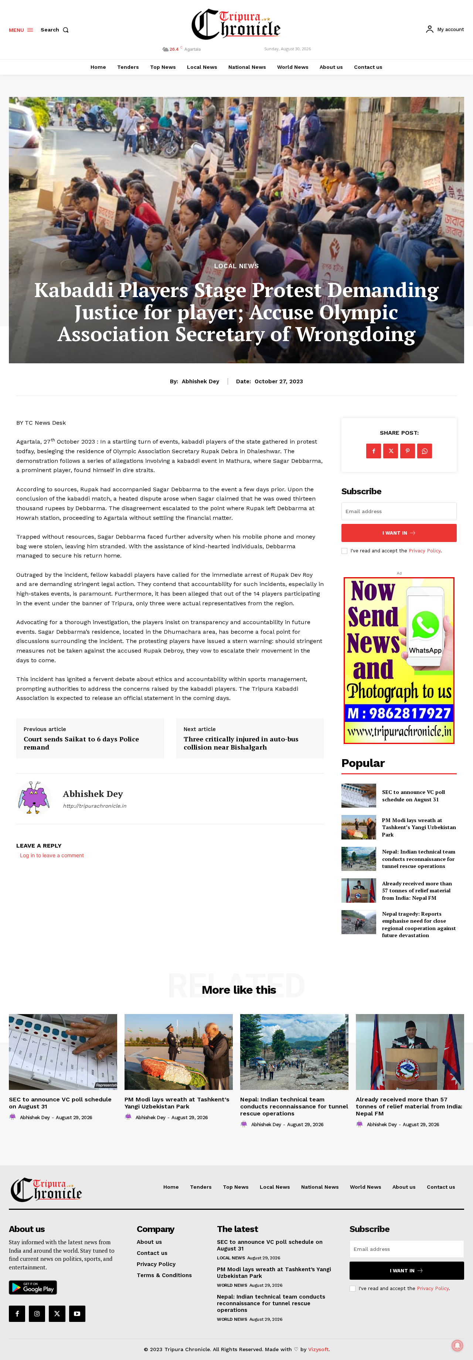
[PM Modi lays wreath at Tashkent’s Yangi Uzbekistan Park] (358, 827)
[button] (56, 29)
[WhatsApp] (424, 451)
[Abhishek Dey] (34, 799)
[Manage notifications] (457, 1345)
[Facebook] (373, 451)
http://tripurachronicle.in (94, 806)
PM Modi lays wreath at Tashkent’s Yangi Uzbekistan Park (419, 827)
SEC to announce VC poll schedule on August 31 (413, 795)
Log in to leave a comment (52, 855)
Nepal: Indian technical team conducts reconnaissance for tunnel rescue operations (418, 858)
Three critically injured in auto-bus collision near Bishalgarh (241, 743)
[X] (390, 451)
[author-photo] (13, 1117)
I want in (394, 533)
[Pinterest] (407, 451)
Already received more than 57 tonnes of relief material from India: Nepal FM (417, 890)
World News (232, 1285)
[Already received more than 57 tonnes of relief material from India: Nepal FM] (358, 890)
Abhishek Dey (200, 381)
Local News (236, 266)
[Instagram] (37, 1314)
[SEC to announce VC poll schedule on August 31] (358, 796)
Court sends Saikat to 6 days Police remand (81, 743)
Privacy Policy (424, 550)
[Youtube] (77, 1314)
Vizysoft (318, 1349)
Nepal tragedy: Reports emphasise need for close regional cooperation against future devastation (419, 924)
